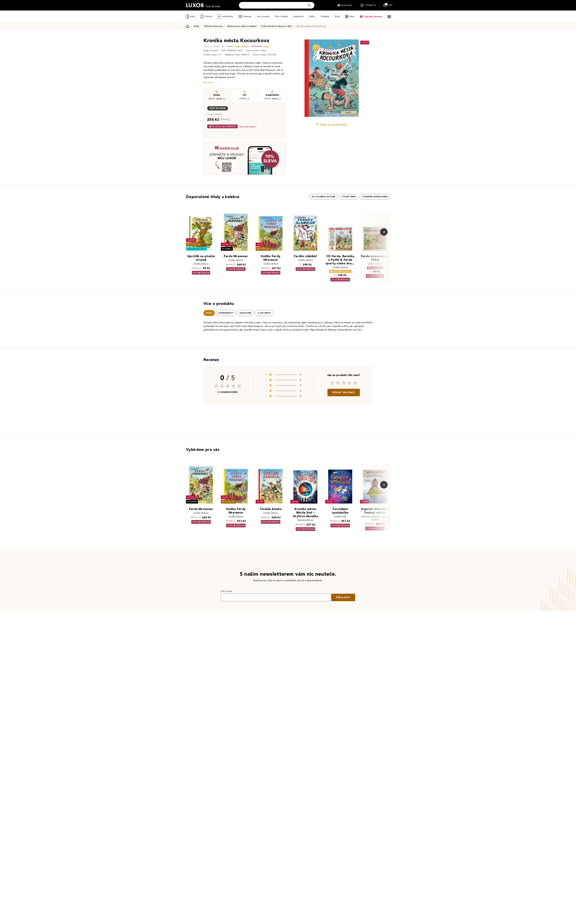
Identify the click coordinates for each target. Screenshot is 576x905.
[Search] (309, 5)
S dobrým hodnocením (374, 197)
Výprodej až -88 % (196, 249)
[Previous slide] (298, 78)
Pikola (267, 46)
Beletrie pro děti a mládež (241, 26)
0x (223, 46)
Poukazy (247, 16)
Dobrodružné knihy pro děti (276, 26)
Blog (337, 16)
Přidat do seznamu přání (333, 124)
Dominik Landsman (371, 516)
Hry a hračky (263, 16)
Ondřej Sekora (241, 46)
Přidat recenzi (343, 392)
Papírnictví (298, 16)
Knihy (192, 16)
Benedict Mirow (305, 520)
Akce (352, 16)
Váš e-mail (226, 591)
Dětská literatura (213, 26)
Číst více (207, 83)
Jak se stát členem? (248, 126)
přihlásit (343, 597)
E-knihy (208, 16)
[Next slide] (365, 78)
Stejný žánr (349, 197)
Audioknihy (227, 16)
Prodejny (325, 16)
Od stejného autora (323, 197)
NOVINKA (227, 249)
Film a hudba (281, 16)
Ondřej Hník (340, 516)
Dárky (312, 16)
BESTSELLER (193, 244)
